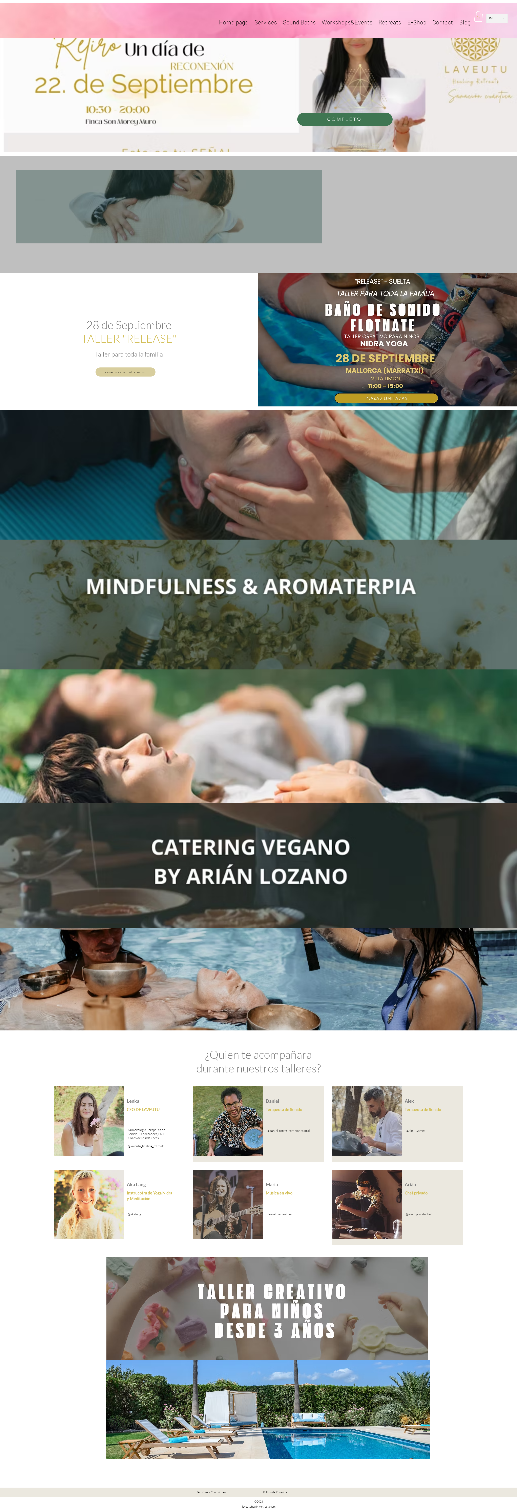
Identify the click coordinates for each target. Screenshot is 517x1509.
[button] (389, 18)
